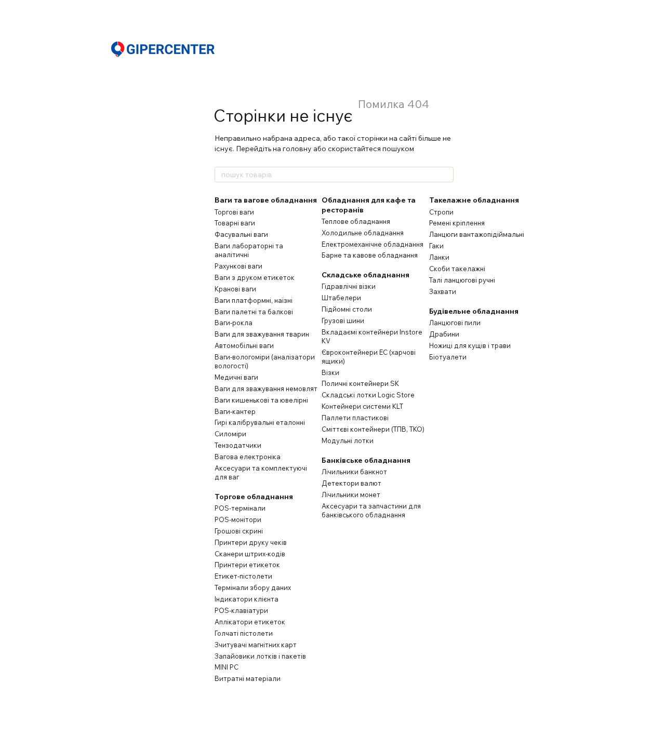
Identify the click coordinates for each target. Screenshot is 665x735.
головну (297, 148)
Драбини (444, 334)
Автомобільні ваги (244, 345)
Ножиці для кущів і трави (470, 345)
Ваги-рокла (233, 322)
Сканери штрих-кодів (250, 554)
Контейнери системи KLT (362, 406)
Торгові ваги (234, 212)
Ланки (439, 257)
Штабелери (341, 297)
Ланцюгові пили (455, 322)
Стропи (441, 212)
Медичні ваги (236, 377)
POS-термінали (240, 508)
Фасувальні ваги (241, 234)
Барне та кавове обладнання (370, 255)
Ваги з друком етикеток (255, 277)
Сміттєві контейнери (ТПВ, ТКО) (373, 429)
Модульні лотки (348, 440)
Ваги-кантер (235, 411)
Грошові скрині (239, 531)
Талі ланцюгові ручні (462, 280)
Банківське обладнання (366, 460)
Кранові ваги (235, 289)
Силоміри (230, 434)
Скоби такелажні (457, 268)
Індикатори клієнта (246, 599)
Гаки (436, 246)
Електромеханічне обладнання (372, 244)
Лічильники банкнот (354, 471)
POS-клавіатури (241, 610)
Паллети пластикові (355, 417)
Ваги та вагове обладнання (266, 200)
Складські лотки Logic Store (368, 395)
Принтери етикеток (247, 564)
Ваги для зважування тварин (262, 334)
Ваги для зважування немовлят (266, 388)
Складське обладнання (365, 274)
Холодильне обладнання (363, 233)
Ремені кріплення (457, 223)
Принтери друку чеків (251, 542)
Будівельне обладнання (473, 311)
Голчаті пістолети (244, 633)
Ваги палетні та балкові (254, 312)
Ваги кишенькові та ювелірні (261, 400)
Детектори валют (351, 483)
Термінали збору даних (253, 587)
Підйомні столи (347, 309)
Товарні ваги (235, 223)
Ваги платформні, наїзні (253, 300)
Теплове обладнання (356, 221)
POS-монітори (238, 519)
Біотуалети (448, 357)
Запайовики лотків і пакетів (260, 656)
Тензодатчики (238, 445)
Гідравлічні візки (349, 286)
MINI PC (226, 667)
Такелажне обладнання (474, 200)
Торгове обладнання (254, 496)
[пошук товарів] (445, 174)
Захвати (442, 291)
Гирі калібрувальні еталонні (260, 422)
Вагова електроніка (248, 456)
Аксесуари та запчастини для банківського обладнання (371, 510)
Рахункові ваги (238, 266)
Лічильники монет (351, 494)
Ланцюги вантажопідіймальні (476, 234)
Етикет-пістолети (243, 576)
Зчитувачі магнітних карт (256, 644)
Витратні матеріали (248, 678)
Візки (330, 372)
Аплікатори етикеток (250, 622)
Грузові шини (343, 320)
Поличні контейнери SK (360, 383)
